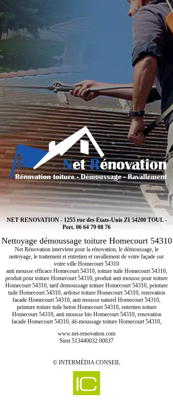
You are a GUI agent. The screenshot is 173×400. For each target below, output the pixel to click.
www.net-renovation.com (86, 333)
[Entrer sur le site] (86, 103)
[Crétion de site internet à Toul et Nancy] (86, 383)
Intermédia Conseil (89, 362)
